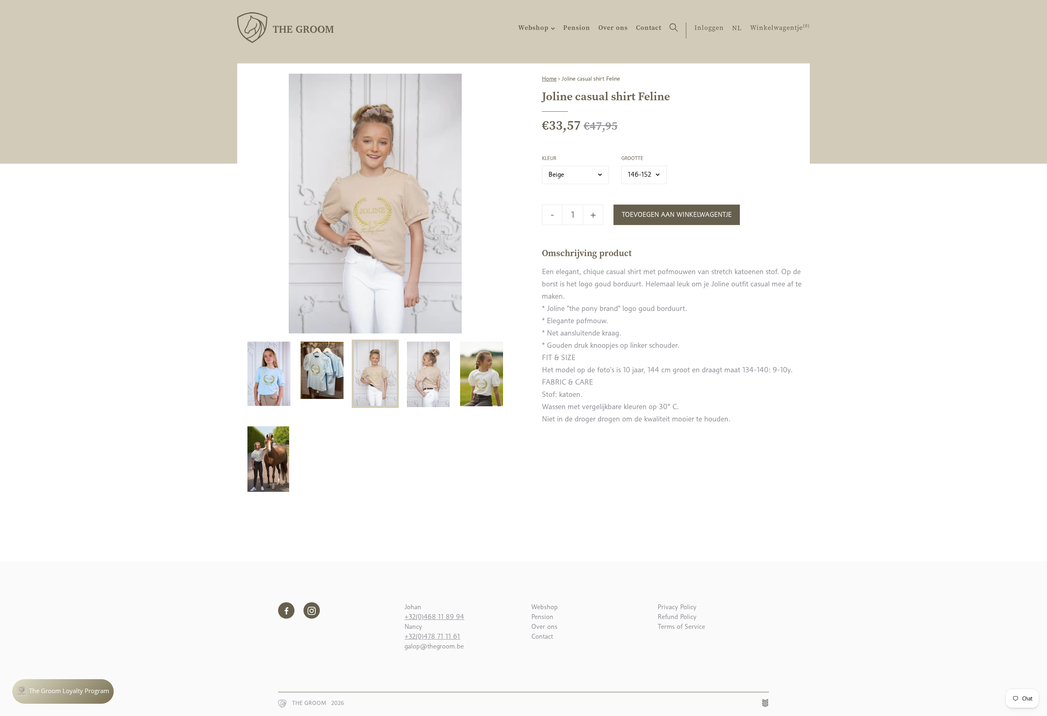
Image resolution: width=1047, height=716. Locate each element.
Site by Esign (765, 703)
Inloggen (709, 27)
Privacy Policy (677, 607)
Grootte (632, 158)
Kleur (549, 158)
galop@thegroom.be (434, 646)
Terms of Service (681, 626)
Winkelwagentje (780, 27)
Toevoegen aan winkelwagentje (677, 214)
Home (549, 78)
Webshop (534, 27)
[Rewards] (63, 691)
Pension (576, 27)
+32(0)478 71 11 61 (432, 636)
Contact (648, 27)
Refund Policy (677, 617)
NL (737, 28)
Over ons (613, 27)
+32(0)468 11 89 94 (434, 617)
